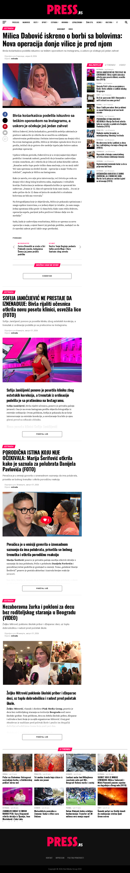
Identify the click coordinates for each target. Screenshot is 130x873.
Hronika (65, 22)
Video (71, 29)
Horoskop (61, 29)
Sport (44, 22)
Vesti (36, 22)
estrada (14, 59)
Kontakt (49, 857)
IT (117, 22)
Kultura (109, 22)
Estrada (54, 22)
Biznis (99, 22)
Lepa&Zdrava (77, 22)
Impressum (60, 857)
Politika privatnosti (75, 857)
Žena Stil (89, 22)
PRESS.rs (15, 22)
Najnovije (26, 22)
